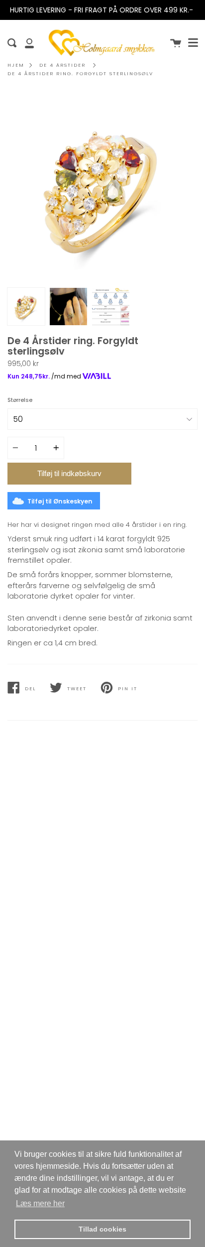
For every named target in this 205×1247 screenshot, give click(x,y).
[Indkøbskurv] (175, 42)
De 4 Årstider (62, 65)
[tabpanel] (102, 188)
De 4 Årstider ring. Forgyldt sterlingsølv (80, 73)
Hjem (15, 65)
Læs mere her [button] (40, 1203)
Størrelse (19, 400)
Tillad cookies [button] (102, 1229)
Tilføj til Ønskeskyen (60, 501)
